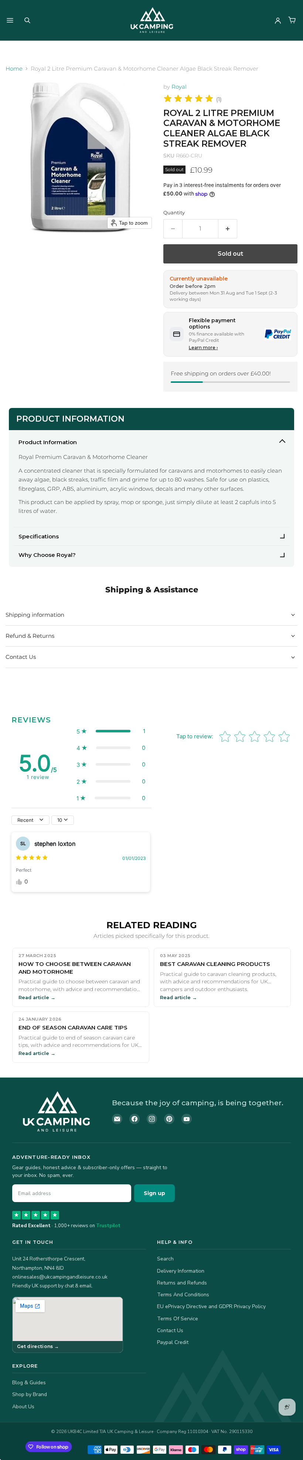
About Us (23, 1406)
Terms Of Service (177, 1318)
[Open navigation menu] (10, 20)
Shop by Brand (29, 1394)
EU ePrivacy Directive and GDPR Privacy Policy (211, 1306)
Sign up (154, 1193)
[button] (111, 731)
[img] (188, 99)
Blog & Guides (29, 1382)
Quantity (174, 212)
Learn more (203, 347)
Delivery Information (180, 1270)
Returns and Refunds (182, 1282)
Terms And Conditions (183, 1294)
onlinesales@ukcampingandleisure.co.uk (60, 1276)
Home (14, 68)
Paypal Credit (172, 1342)
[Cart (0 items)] (292, 20)
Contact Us (170, 1330)
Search (165, 1258)
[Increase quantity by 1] (227, 228)
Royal (179, 86)
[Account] (278, 20)
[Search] (27, 20)
